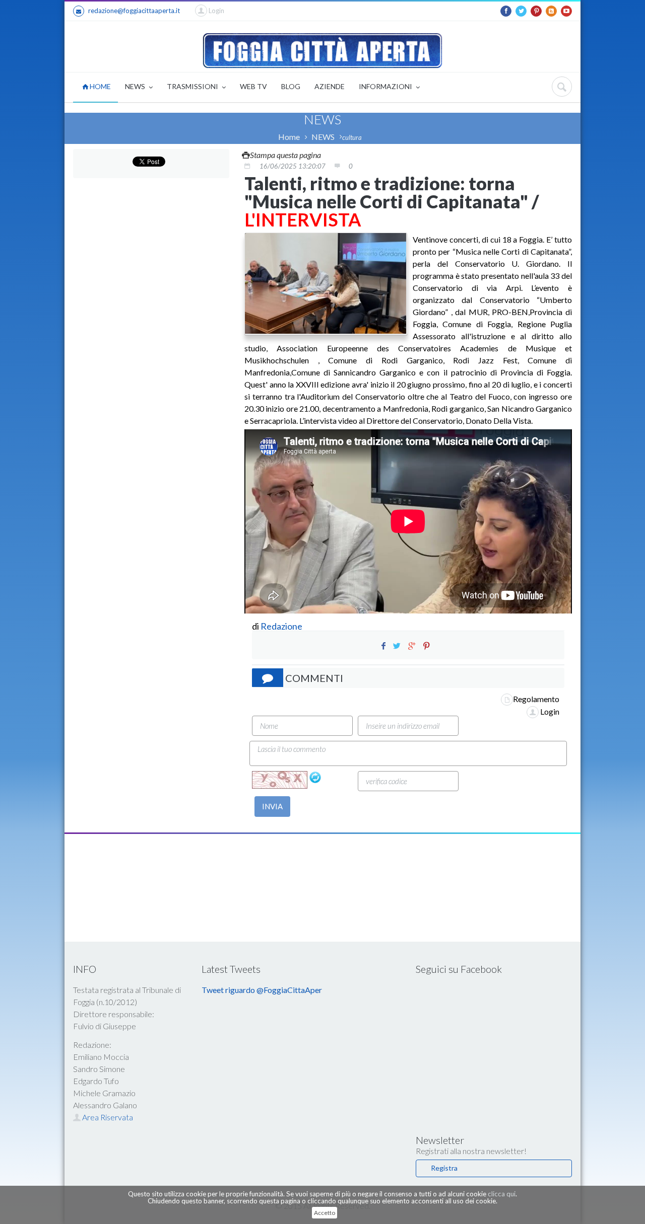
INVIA (272, 806)
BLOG (290, 86)
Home (289, 136)
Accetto (324, 1212)
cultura (352, 137)
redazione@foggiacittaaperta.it (134, 11)
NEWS (136, 86)
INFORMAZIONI (386, 86)
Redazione (282, 626)
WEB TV (253, 86)
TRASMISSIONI (193, 86)
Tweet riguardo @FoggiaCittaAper (262, 989)
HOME (99, 86)
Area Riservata (107, 1117)
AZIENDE (329, 86)
